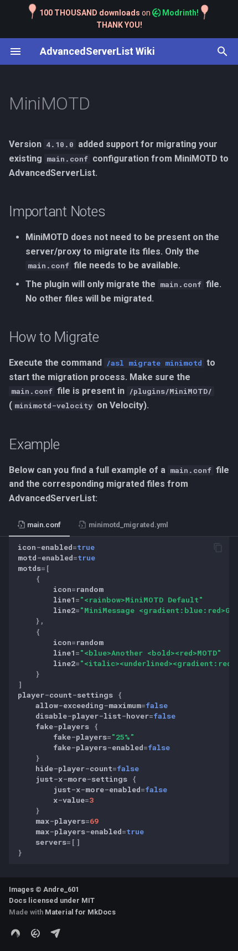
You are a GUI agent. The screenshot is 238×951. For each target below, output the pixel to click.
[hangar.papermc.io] (55, 933)
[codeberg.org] (15, 933)
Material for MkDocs (80, 912)
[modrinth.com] (35, 933)
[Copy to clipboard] (218, 547)
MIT (88, 900)
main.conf (43, 525)
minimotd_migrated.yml (127, 525)
